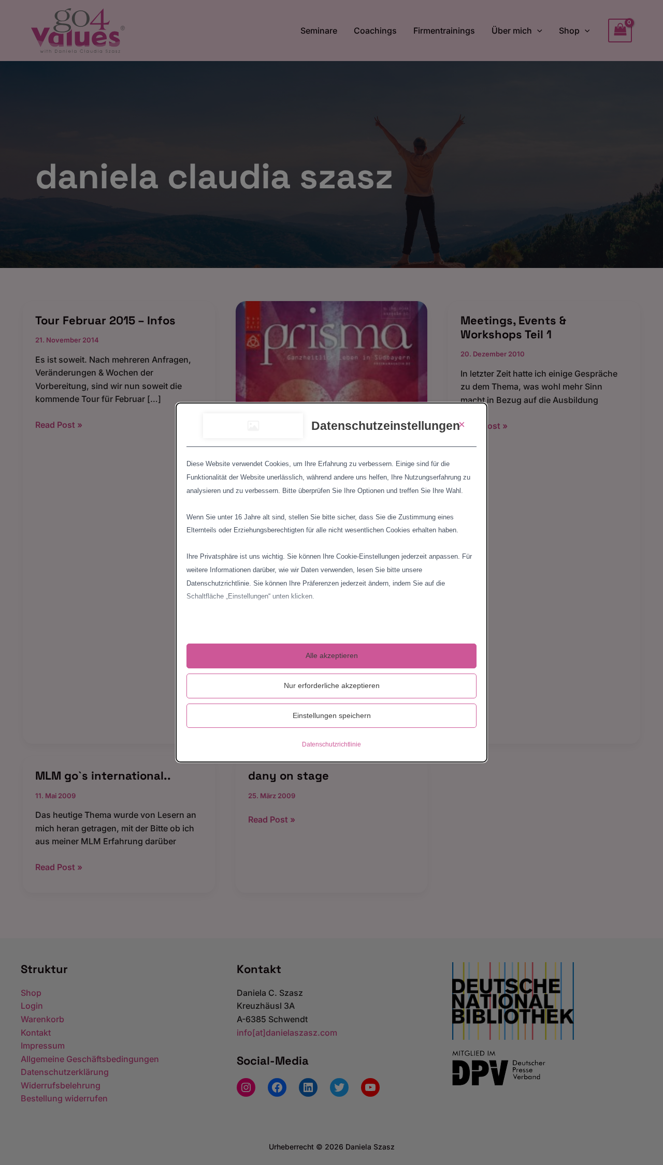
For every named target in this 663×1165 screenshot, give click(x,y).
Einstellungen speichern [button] (332, 715)
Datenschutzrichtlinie (331, 744)
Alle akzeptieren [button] (332, 655)
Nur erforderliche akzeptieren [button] (332, 685)
